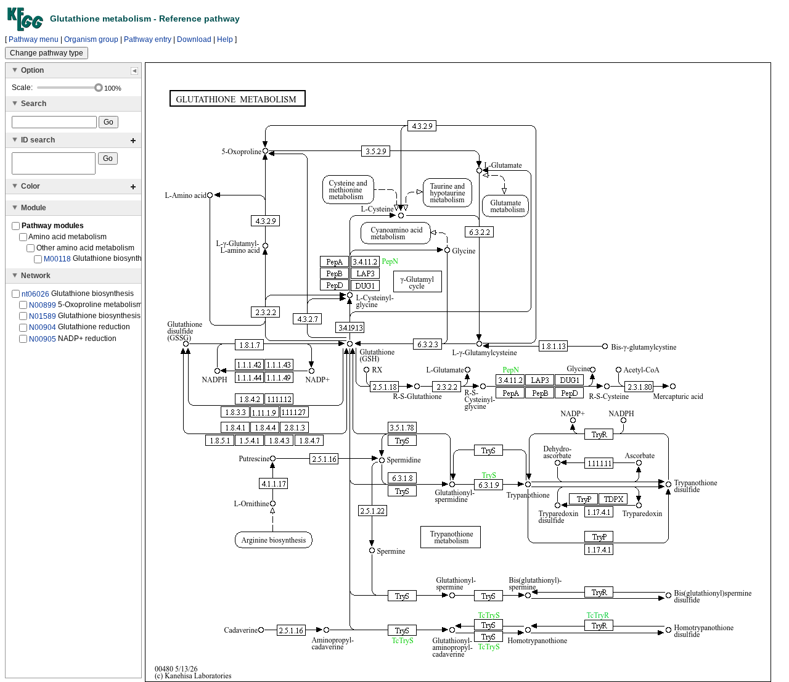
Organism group (91, 39)
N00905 (42, 338)
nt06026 (35, 293)
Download (194, 39)
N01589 (42, 316)
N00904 (42, 327)
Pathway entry (147, 39)
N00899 (42, 305)
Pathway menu (34, 39)
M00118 (57, 259)
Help (225, 39)
